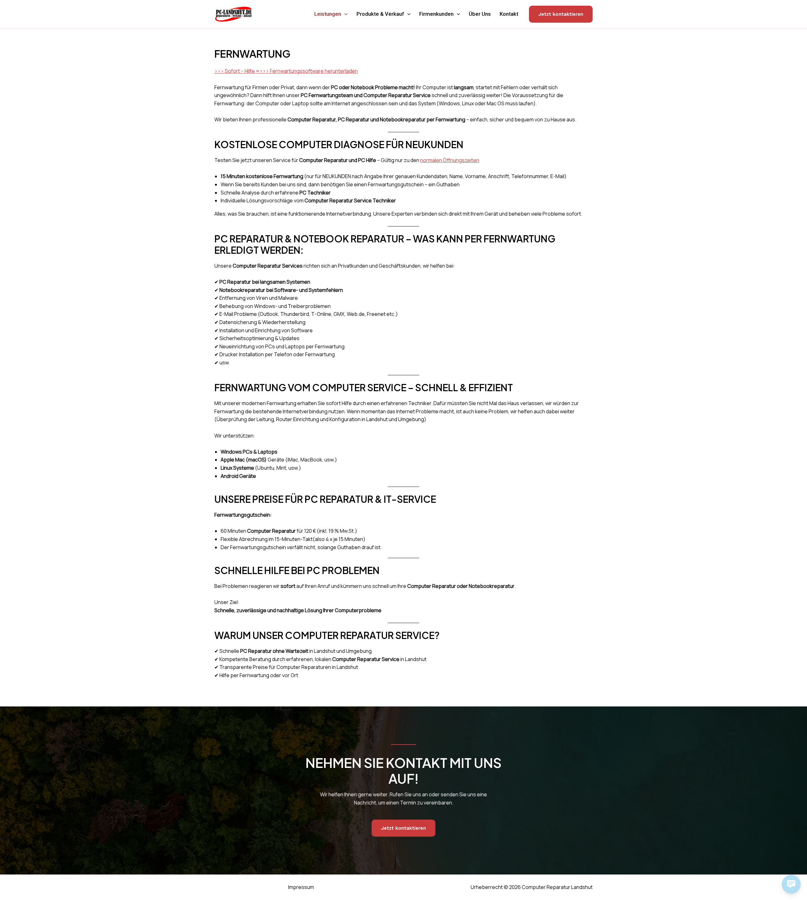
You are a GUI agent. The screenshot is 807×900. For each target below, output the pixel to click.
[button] (344, 14)
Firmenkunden (436, 14)
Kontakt (509, 14)
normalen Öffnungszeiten (449, 160)
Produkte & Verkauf (380, 14)
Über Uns (480, 14)
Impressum (301, 887)
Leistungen (327, 14)
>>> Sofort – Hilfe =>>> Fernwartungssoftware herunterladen (286, 70)
